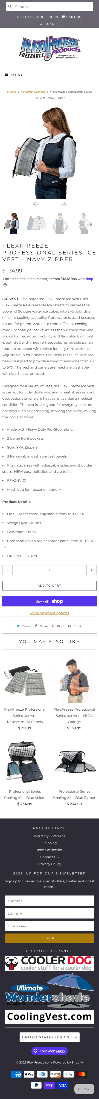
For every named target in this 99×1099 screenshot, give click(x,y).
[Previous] (36, 204)
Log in (52, 17)
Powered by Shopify (68, 1062)
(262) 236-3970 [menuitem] (30, 17)
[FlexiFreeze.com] (49, 49)
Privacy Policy (49, 864)
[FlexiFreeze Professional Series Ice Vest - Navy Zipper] (49, 152)
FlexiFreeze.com (39, 1062)
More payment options (49, 613)
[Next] (63, 204)
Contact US (49, 857)
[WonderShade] (49, 1007)
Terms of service (49, 850)
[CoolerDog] (49, 970)
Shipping (49, 843)
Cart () (73, 17)
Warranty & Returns (49, 836)
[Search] (10, 6)
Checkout (49, 24)
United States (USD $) (47, 1037)
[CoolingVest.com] (49, 1022)
